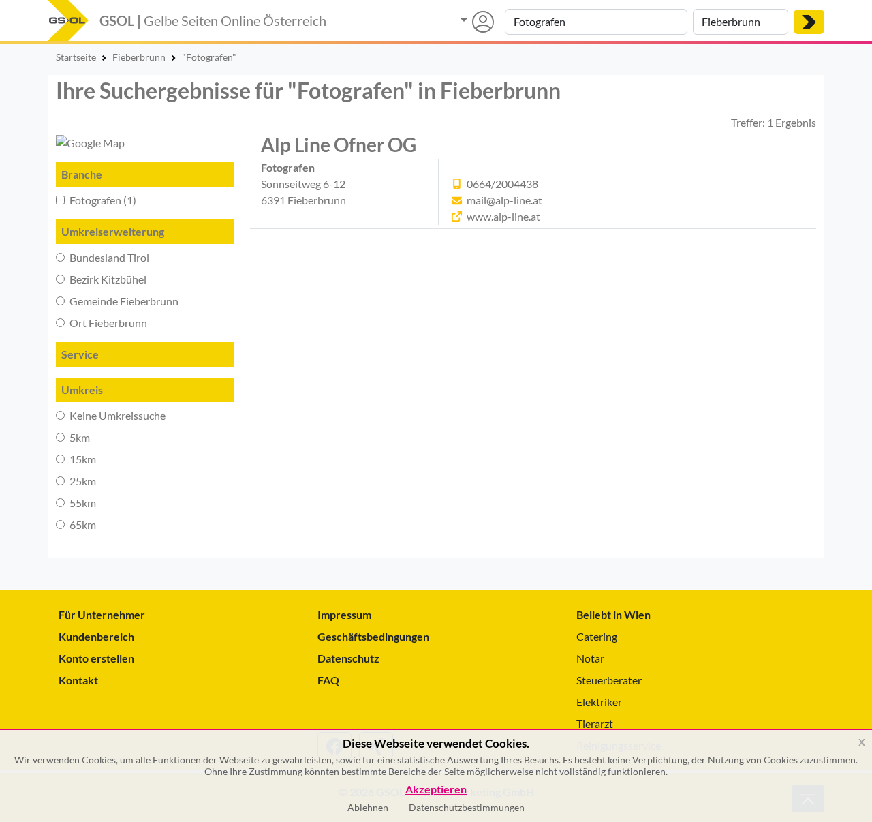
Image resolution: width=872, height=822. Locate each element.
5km (78, 437)
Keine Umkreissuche (116, 415)
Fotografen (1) (101, 200)
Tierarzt (594, 723)
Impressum (344, 614)
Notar (590, 658)
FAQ (328, 679)
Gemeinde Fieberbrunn (122, 300)
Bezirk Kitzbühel (106, 279)
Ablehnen (367, 807)
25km (81, 480)
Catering (596, 636)
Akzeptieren (436, 789)
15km (81, 459)
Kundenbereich (96, 636)
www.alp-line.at (503, 216)
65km (81, 524)
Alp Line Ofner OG (338, 144)
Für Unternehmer (102, 614)
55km (81, 502)
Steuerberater (609, 679)
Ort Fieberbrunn (107, 322)
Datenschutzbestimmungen (467, 807)
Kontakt (78, 679)
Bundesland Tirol (108, 257)
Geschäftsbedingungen (373, 636)
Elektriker (599, 701)
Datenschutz (348, 658)
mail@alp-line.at (504, 200)
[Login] (477, 22)
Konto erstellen (96, 658)
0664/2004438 (502, 183)
